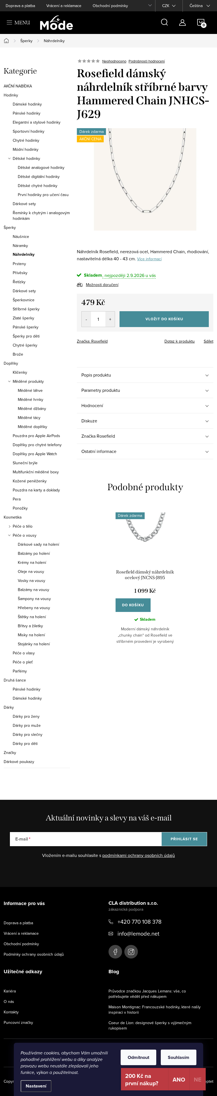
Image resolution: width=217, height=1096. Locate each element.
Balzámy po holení (34, 553)
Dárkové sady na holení (38, 544)
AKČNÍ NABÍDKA (18, 86)
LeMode (115, 952)
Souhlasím (178, 1057)
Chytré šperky (25, 345)
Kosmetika (12, 517)
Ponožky (20, 508)
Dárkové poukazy (19, 761)
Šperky (10, 227)
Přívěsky (20, 273)
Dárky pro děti (25, 743)
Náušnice (21, 236)
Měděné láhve (30, 390)
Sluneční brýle (25, 463)
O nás (9, 1001)
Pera (17, 499)
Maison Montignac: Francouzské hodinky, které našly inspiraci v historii (154, 1009)
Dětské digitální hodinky (39, 176)
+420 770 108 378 (140, 921)
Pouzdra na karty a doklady (36, 490)
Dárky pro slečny (27, 734)
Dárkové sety (24, 204)
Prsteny (19, 264)
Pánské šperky (25, 327)
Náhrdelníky (23, 254)
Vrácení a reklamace (63, 5)
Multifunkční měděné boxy (36, 472)
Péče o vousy (24, 535)
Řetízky (19, 282)
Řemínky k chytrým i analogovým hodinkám (41, 215)
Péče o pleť (22, 662)
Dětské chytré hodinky (37, 185)
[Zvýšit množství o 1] (110, 319)
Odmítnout (138, 1057)
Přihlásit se (184, 839)
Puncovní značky (18, 1022)
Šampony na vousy (34, 598)
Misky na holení (31, 635)
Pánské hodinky (26, 113)
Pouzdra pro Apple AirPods (36, 436)
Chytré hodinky (26, 140)
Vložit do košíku (164, 319)
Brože (18, 354)
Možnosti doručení (102, 284)
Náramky (20, 245)
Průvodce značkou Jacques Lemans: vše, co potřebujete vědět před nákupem (147, 993)
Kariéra (10, 991)
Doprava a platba (20, 5)
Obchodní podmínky (110, 5)
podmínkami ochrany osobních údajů (138, 855)
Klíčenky (20, 372)
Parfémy (20, 671)
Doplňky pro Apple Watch (35, 454)
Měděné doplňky (32, 426)
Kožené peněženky (30, 481)
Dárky (9, 707)
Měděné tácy (29, 417)
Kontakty (11, 1012)
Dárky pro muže (27, 725)
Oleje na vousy (31, 571)
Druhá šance (15, 680)
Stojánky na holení (34, 644)
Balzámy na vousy (33, 589)
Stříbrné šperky (26, 309)
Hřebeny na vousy (34, 608)
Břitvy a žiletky (30, 626)
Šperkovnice (23, 300)
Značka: (92, 341)
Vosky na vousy (31, 580)
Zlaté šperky (23, 318)
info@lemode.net (138, 933)
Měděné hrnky (30, 399)
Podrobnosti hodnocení (147, 61)
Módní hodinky (25, 149)
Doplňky (11, 363)
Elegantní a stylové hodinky (36, 122)
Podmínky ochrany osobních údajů (34, 954)
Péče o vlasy (24, 653)
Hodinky (11, 95)
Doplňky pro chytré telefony (37, 445)
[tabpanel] (145, 582)
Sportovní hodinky (28, 131)
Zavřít (108, 339)
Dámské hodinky (27, 104)
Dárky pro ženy (26, 716)
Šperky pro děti (26, 336)
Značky (10, 752)
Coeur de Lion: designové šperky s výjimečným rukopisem (149, 1025)
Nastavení (36, 1086)
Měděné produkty (28, 381)
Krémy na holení (32, 562)
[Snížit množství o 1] (86, 319)
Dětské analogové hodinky (41, 167)
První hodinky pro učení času (43, 194)
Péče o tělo (22, 526)
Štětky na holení (32, 617)
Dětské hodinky (26, 158)
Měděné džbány (32, 408)
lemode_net (131, 952)
